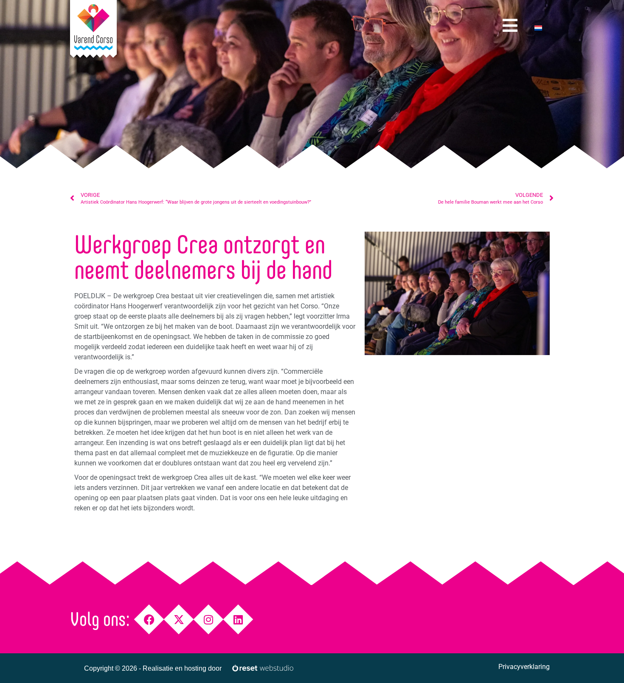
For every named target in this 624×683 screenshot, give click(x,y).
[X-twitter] (179, 620)
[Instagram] (209, 620)
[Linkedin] (238, 620)
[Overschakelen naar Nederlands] (538, 28)
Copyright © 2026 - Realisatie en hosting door (153, 668)
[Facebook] (149, 620)
